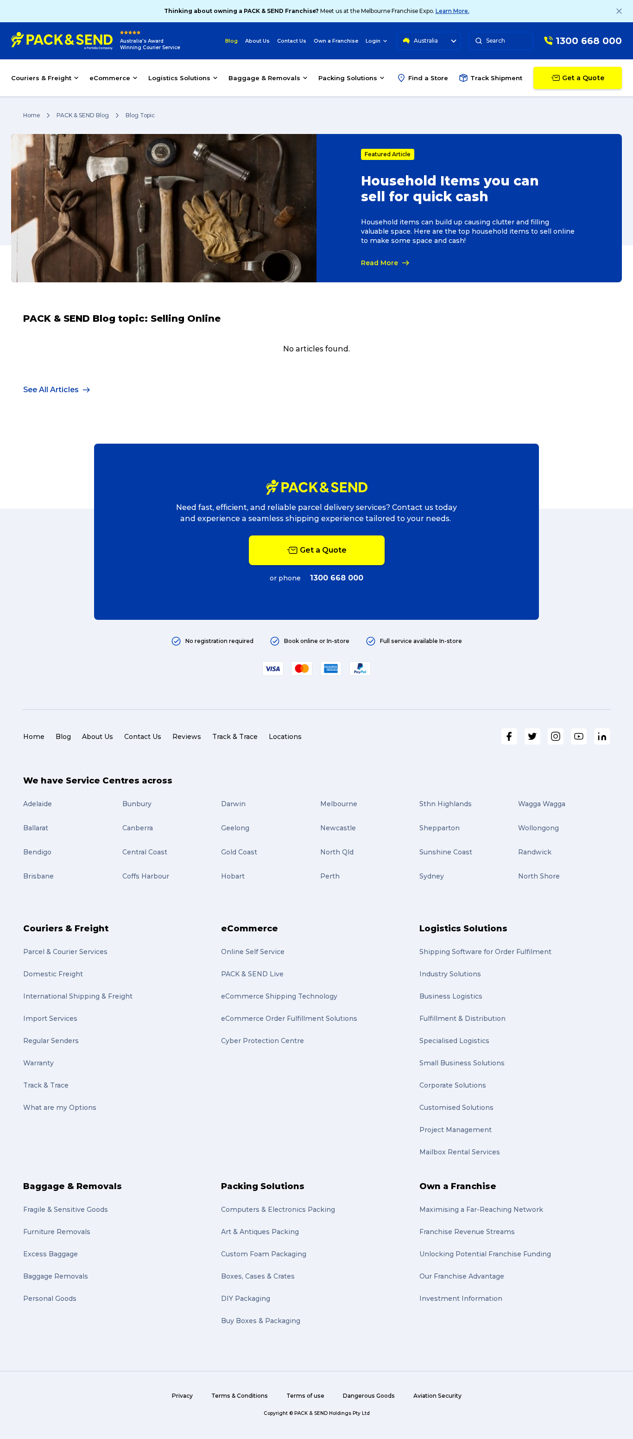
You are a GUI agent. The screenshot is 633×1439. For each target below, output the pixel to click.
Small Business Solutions (462, 1063)
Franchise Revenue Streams (467, 1232)
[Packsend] (62, 41)
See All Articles (51, 389)
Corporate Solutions (452, 1085)
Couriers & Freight (65, 928)
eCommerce (249, 928)
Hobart (233, 876)
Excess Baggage (50, 1254)
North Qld (337, 852)
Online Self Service (253, 952)
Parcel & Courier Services (65, 952)
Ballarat (35, 828)
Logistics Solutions (463, 928)
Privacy (182, 1395)
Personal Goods (49, 1298)
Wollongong (538, 828)
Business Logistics (450, 996)
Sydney (431, 876)
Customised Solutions (456, 1107)
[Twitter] (532, 736)
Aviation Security (437, 1395)
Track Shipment (496, 78)
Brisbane (38, 876)
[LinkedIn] (602, 736)
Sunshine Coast (445, 852)
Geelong (235, 828)
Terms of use (305, 1395)
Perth (330, 876)
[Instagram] (555, 736)
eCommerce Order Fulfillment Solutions (289, 1018)
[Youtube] (579, 736)
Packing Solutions (262, 1186)
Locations (285, 736)
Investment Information (460, 1298)
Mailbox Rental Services (459, 1152)
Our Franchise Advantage (461, 1276)
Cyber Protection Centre (262, 1041)
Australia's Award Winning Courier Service (150, 44)
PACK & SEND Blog (83, 115)
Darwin (233, 804)
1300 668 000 (336, 577)
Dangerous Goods (369, 1395)
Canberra (137, 828)
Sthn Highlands (445, 804)
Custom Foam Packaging (263, 1254)
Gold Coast (239, 852)
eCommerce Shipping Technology (279, 996)
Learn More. (452, 10)
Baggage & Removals (72, 1186)
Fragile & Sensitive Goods (65, 1209)
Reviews (186, 736)
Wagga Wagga (541, 804)
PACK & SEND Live (252, 974)
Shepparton (439, 828)
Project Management (455, 1130)
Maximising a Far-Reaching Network (481, 1209)
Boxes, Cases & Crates (258, 1276)
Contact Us (291, 41)
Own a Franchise (336, 41)
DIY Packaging (245, 1298)
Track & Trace (235, 736)
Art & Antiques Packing (260, 1232)
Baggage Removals (55, 1276)
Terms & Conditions (239, 1395)
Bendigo (37, 852)
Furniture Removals (56, 1232)
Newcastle (338, 828)
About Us (257, 41)
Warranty (38, 1063)
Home (31, 115)
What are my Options (59, 1107)
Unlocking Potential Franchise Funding (485, 1254)
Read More (379, 263)
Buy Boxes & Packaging (260, 1321)
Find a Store (428, 78)
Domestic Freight (53, 974)
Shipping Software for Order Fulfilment (485, 952)
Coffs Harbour (145, 876)
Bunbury (137, 804)
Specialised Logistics (454, 1041)
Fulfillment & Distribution (462, 1018)
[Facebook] (509, 736)
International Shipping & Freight (78, 996)
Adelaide (37, 804)
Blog (231, 41)
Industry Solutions (450, 974)
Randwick (534, 852)
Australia (426, 40)
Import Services (50, 1018)
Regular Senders (51, 1041)
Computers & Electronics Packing (278, 1209)
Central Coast (144, 852)
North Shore (539, 876)
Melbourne (338, 804)
